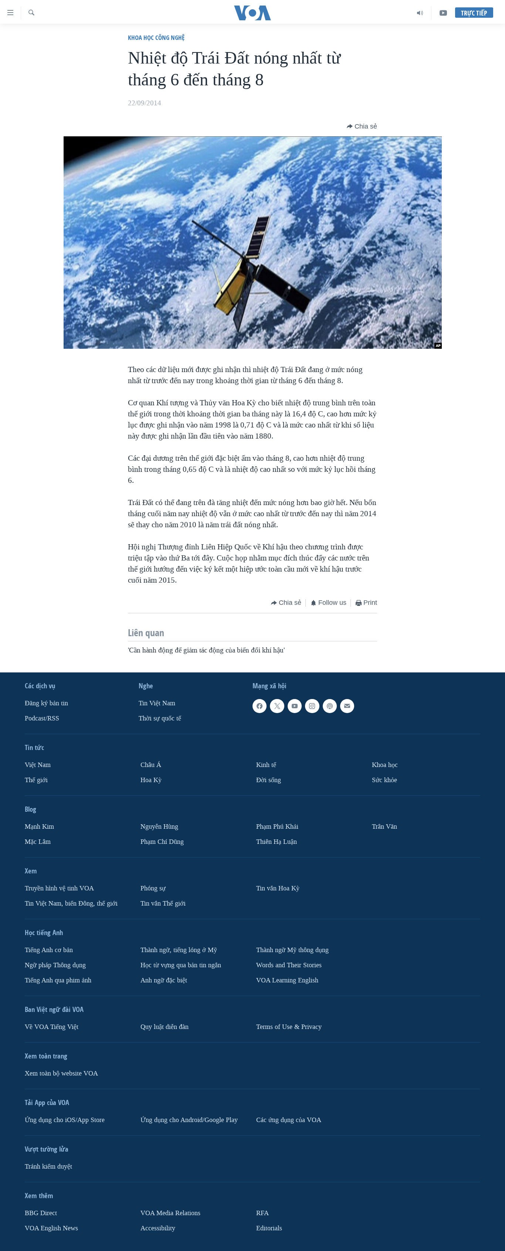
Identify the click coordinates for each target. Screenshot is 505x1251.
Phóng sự (153, 888)
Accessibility (157, 1228)
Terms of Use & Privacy (289, 1027)
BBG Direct (41, 1213)
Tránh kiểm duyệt (48, 1166)
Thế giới (36, 780)
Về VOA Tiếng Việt (51, 1027)
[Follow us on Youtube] (295, 706)
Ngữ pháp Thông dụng (55, 965)
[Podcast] (330, 706)
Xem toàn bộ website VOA (61, 1073)
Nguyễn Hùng (159, 826)
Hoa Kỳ (151, 780)
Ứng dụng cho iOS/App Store (65, 1120)
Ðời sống (268, 780)
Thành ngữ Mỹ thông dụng (292, 950)
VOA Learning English (287, 980)
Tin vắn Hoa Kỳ (277, 888)
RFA (262, 1213)
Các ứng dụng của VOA (288, 1120)
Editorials (269, 1228)
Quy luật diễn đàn (164, 1027)
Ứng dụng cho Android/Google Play (189, 1120)
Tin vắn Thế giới (163, 903)
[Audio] (420, 13)
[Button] (362, 126)
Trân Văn (384, 826)
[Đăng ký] (347, 706)
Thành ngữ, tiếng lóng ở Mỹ (178, 950)
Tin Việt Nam (157, 703)
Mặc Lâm (38, 842)
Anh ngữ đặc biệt (163, 980)
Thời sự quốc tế (160, 718)
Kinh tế (266, 765)
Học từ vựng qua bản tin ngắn (180, 965)
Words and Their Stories (289, 965)
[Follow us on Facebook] (260, 706)
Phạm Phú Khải (277, 826)
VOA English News (51, 1228)
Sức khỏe (384, 780)
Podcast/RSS (42, 718)
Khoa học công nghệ (156, 37)
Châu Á (150, 765)
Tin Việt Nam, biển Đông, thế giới (71, 903)
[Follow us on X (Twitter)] (277, 706)
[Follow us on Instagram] (312, 706)
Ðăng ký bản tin (46, 703)
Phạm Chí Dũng (162, 842)
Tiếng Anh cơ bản (49, 950)
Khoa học (385, 765)
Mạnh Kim (39, 826)
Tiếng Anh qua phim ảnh (58, 980)
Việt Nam (38, 765)
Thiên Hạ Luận (276, 842)
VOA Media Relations (170, 1213)
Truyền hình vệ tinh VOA (59, 888)
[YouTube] (443, 13)
